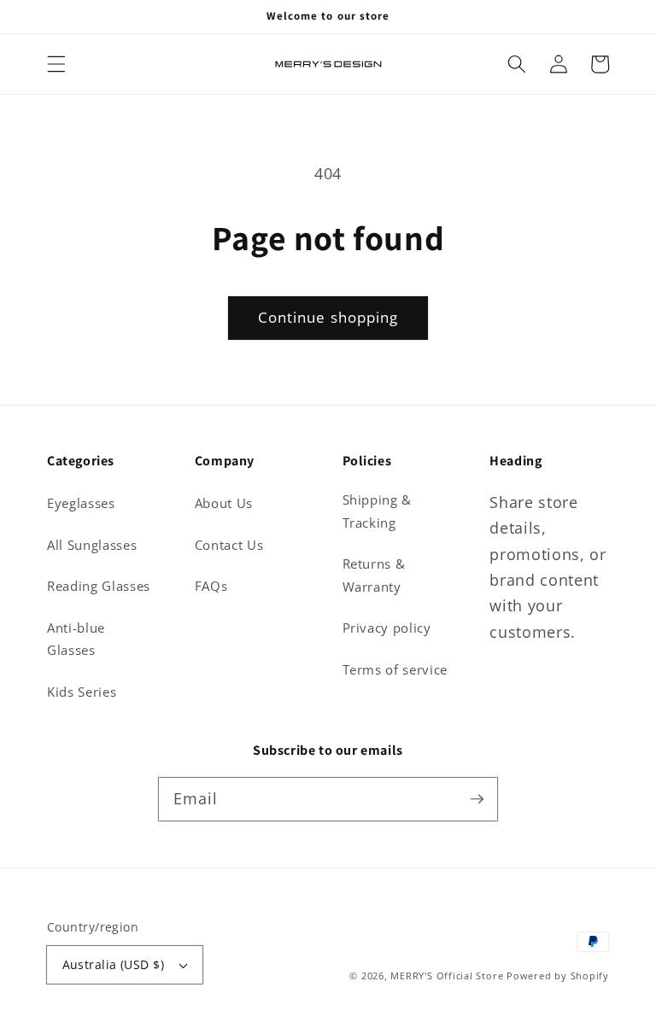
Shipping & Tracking (378, 511)
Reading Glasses (98, 586)
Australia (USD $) (113, 964)
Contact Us (229, 545)
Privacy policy (387, 628)
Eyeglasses (81, 503)
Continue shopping (328, 317)
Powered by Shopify (558, 975)
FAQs (211, 586)
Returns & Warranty (374, 575)
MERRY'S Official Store (446, 975)
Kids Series (81, 692)
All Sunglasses (92, 545)
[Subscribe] (476, 798)
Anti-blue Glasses (76, 639)
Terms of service (395, 670)
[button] (56, 64)
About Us (224, 503)
